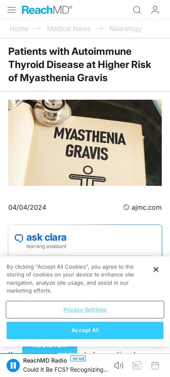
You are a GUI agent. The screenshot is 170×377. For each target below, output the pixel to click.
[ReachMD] (47, 10)
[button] (13, 365)
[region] (85, 301)
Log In (155, 10)
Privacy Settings (85, 309)
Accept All (84, 330)
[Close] (156, 269)
